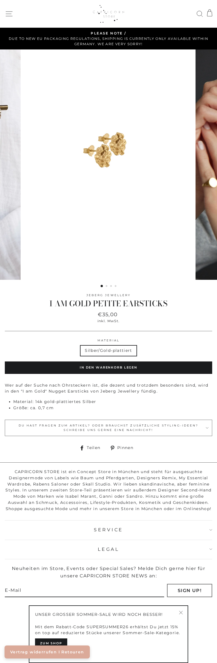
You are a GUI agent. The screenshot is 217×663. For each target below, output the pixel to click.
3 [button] (111, 286)
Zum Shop (51, 643)
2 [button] (107, 286)
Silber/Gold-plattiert (108, 350)
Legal (108, 549)
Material (108, 340)
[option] (108, 39)
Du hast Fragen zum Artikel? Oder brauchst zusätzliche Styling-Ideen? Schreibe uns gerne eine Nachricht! (108, 428)
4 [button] (116, 286)
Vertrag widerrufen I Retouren (47, 652)
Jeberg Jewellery (108, 295)
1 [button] (102, 286)
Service (108, 529)
